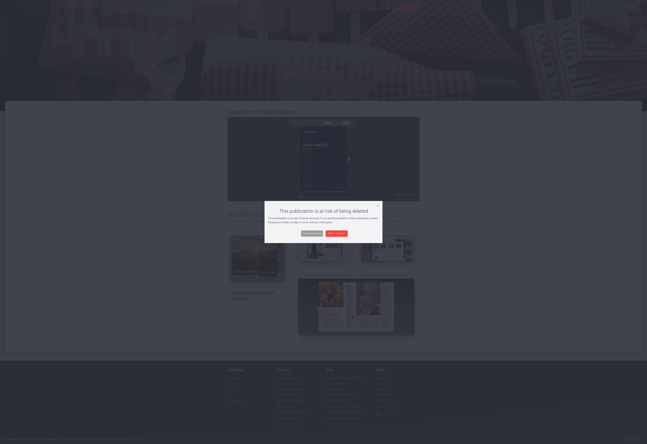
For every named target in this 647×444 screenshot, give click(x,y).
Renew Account (336, 233)
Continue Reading (312, 233)
